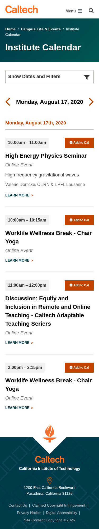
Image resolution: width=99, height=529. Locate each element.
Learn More (17, 195)
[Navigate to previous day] (7, 102)
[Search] (91, 10)
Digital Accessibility (61, 513)
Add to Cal (81, 143)
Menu (71, 11)
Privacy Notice (29, 513)
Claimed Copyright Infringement (58, 505)
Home (10, 29)
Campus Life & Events (41, 29)
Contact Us (17, 505)
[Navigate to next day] (91, 102)
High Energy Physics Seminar (46, 155)
